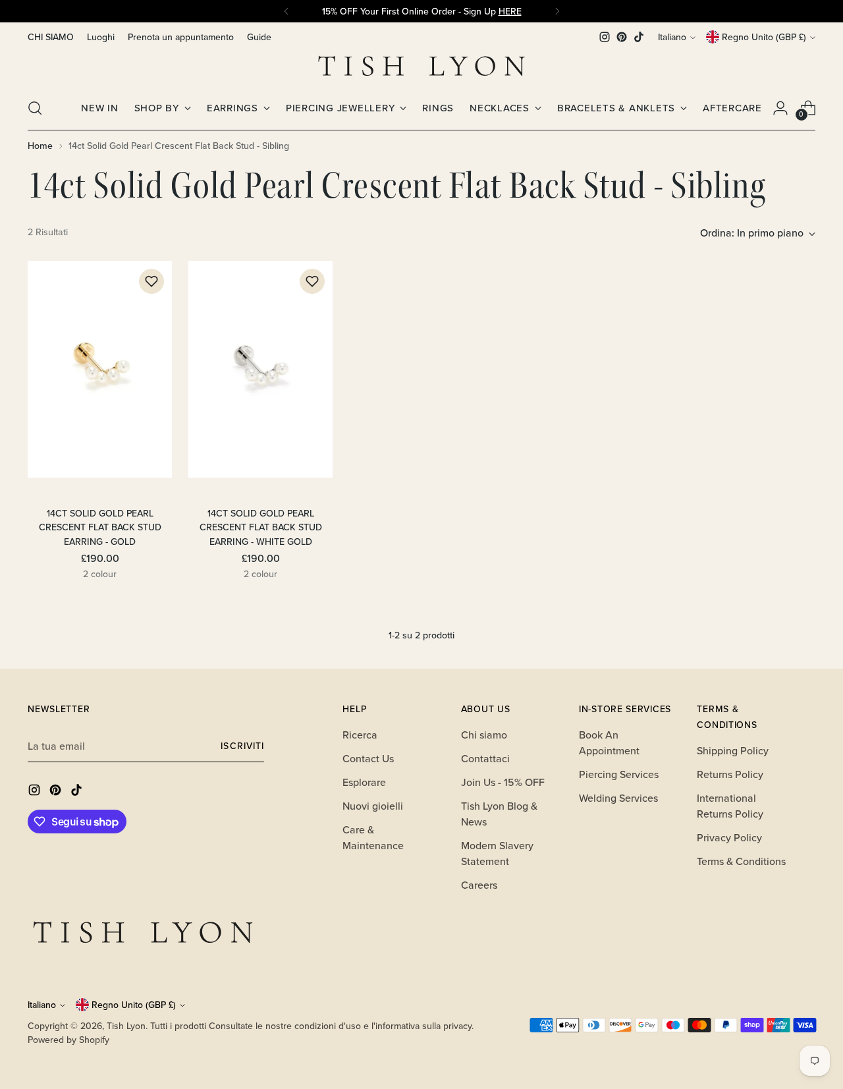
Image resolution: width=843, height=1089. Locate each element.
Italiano (672, 36)
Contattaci (485, 758)
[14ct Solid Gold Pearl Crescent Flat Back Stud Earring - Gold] (100, 369)
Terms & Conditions (741, 861)
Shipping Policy (733, 750)
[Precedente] (286, 11)
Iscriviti (242, 745)
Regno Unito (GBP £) (764, 36)
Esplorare (364, 782)
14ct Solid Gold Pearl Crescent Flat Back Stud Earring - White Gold (261, 527)
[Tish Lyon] (421, 66)
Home (40, 145)
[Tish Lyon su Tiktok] (639, 37)
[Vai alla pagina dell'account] (780, 108)
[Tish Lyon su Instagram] (605, 37)
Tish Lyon (126, 1025)
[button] (151, 281)
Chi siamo (484, 734)
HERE (510, 11)
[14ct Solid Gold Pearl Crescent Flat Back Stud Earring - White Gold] (260, 369)
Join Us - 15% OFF (503, 782)
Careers (479, 885)
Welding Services (618, 798)
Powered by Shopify (68, 1039)
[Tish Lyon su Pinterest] (622, 37)
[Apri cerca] (35, 108)
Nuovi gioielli (372, 805)
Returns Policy (730, 774)
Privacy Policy (729, 837)
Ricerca (359, 734)
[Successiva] (557, 11)
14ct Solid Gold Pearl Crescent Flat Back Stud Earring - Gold (100, 527)
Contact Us (368, 758)
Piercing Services (619, 774)
